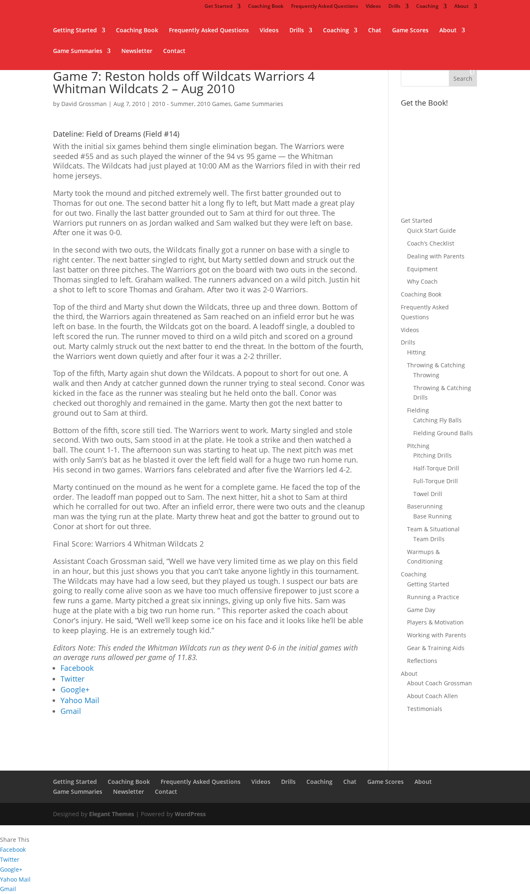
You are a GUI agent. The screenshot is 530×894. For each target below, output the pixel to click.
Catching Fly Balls (437, 420)
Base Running (432, 516)
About (461, 7)
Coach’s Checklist (430, 243)
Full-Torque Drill (435, 481)
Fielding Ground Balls (443, 433)
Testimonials (424, 709)
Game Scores (410, 30)
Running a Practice (433, 597)
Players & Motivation (435, 622)
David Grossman (84, 104)
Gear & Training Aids (436, 648)
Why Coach (422, 281)
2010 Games (214, 104)
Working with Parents (436, 635)
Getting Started (75, 30)
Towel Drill (427, 494)
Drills (394, 7)
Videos (373, 7)
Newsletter (136, 51)
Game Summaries (77, 51)
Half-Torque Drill (436, 468)
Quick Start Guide (431, 230)
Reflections (422, 661)
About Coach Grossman (439, 683)
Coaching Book (266, 7)
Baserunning (425, 506)
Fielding (418, 410)
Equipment (422, 269)
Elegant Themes (111, 814)
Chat (374, 30)
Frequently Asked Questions (324, 7)
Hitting (416, 352)
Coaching (427, 7)
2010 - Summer (173, 104)
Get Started (218, 7)
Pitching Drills (432, 455)
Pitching (418, 446)
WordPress (190, 814)
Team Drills (429, 539)
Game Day (421, 610)
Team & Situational (433, 529)
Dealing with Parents (436, 256)
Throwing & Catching (436, 365)
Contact (174, 51)
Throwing (426, 375)
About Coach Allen (432, 696)
